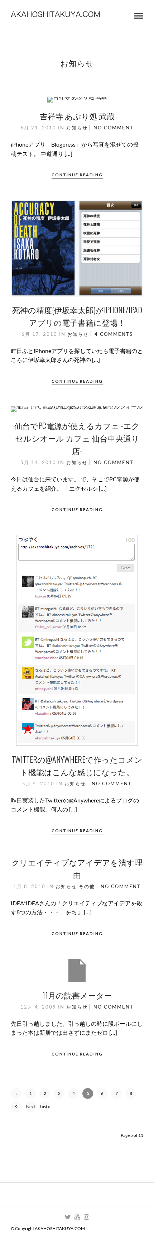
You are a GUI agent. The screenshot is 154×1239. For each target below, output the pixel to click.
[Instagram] (86, 1217)
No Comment (113, 127)
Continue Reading (77, 174)
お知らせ (77, 127)
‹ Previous (16, 1095)
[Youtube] (77, 1217)
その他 (87, 886)
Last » (45, 1106)
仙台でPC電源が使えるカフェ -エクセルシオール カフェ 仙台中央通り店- (77, 438)
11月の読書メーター (77, 995)
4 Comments (114, 334)
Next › (30, 1108)
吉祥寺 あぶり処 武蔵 (77, 115)
